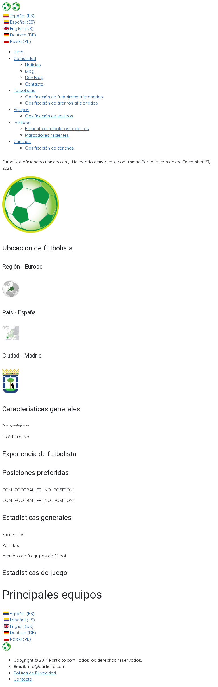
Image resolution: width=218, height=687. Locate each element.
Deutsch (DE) (22, 35)
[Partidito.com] (11, 9)
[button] (25, 58)
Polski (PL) (20, 41)
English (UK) (21, 28)
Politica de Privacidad (35, 673)
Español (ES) (22, 15)
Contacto (23, 679)
